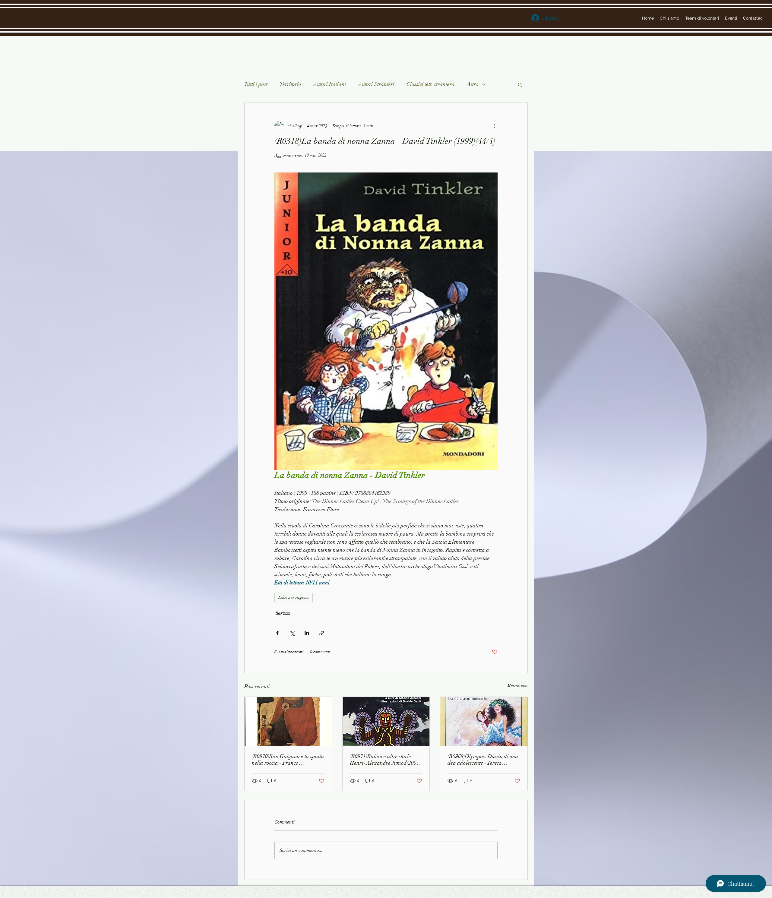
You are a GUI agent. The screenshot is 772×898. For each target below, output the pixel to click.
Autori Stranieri (376, 84)
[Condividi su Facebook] (277, 633)
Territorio (290, 84)
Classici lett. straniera (431, 84)
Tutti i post (255, 84)
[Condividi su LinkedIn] (307, 633)
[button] (520, 84)
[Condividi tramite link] (321, 633)
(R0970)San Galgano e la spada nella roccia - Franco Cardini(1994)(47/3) (288, 759)
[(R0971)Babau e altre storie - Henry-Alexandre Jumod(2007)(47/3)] (386, 721)
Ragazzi (283, 612)
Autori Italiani (329, 84)
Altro (473, 84)
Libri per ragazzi (293, 597)
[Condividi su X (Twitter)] (292, 633)
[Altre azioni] (494, 125)
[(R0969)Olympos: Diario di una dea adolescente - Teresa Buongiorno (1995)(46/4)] (483, 721)
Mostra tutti (517, 685)
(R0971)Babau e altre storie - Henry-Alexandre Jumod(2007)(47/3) (385, 759)
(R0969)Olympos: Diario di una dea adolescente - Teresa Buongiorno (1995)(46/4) (483, 759)
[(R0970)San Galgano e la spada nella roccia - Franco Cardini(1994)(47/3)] (288, 721)
